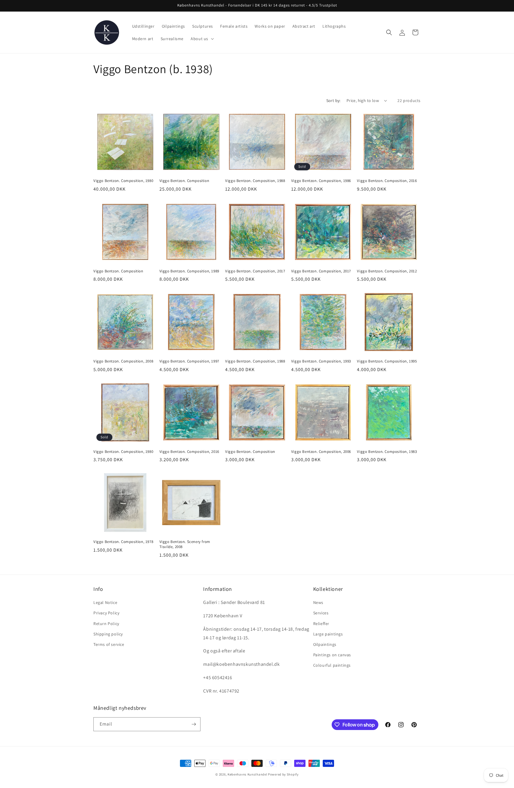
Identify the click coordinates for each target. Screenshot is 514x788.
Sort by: (333, 100)
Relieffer (321, 623)
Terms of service (108, 644)
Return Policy (106, 623)
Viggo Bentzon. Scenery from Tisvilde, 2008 (184, 544)
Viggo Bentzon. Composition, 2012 (387, 271)
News (318, 602)
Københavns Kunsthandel (247, 774)
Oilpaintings (324, 644)
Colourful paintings (332, 665)
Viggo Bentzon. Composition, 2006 (321, 451)
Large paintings (328, 634)
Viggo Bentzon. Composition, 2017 (255, 271)
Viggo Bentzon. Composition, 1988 (255, 180)
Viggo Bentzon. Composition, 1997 (189, 361)
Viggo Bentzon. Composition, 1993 (321, 361)
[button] (201, 38)
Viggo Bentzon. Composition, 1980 (123, 180)
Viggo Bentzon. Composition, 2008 (123, 361)
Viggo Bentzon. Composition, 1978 (123, 541)
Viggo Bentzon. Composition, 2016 (387, 180)
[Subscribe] (193, 724)
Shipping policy (108, 634)
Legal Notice (105, 602)
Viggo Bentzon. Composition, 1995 (387, 361)
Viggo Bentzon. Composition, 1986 (321, 180)
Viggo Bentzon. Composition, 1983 (387, 451)
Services (321, 613)
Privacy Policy (106, 613)
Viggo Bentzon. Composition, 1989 (189, 271)
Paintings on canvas (332, 654)
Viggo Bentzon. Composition (184, 180)
